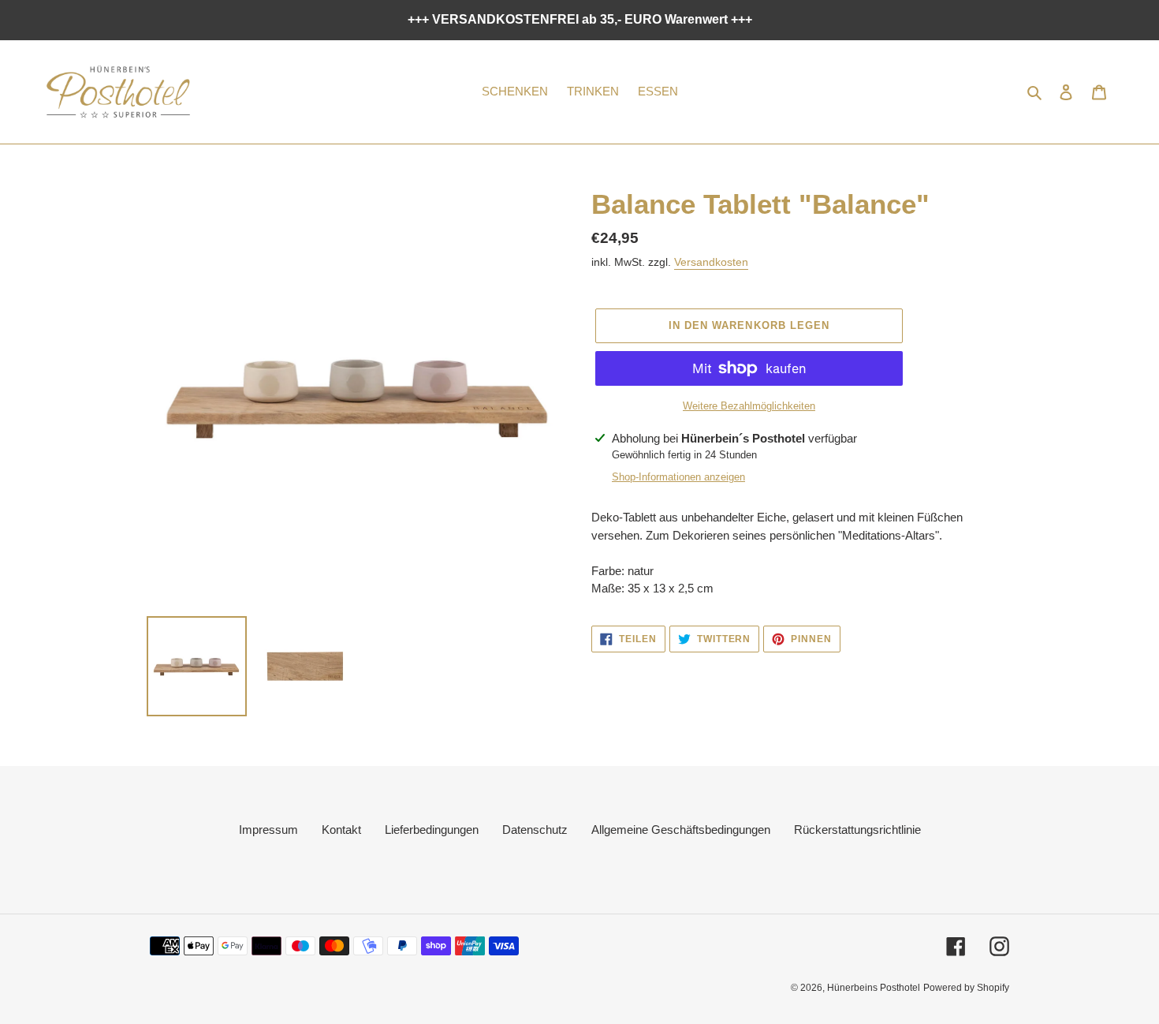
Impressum (268, 829)
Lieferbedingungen (432, 829)
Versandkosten (711, 262)
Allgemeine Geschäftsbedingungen (680, 829)
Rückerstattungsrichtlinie (857, 829)
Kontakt (341, 829)
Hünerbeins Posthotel (873, 987)
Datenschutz (535, 829)
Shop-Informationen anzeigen (678, 477)
